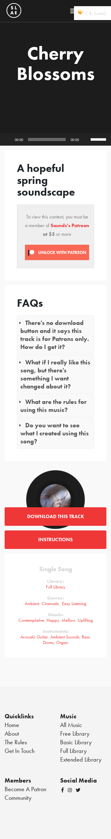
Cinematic (51, 603)
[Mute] (86, 139)
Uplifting (85, 620)
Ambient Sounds (64, 637)
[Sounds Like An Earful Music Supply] (13, 10)
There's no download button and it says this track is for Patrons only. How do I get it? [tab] (54, 335)
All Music (71, 725)
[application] (55, 139)
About (12, 733)
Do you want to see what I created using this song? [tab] (54, 433)
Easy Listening (74, 603)
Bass (86, 637)
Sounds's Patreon (70, 225)
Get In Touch (20, 751)
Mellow (68, 620)
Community (18, 798)
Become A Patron (25, 789)
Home (12, 725)
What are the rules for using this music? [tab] (53, 406)
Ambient (32, 603)
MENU (83, 10)
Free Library (74, 733)
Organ (62, 642)
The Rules (16, 742)
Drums (48, 642)
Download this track (55, 516)
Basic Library (76, 742)
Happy (53, 620)
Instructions (55, 539)
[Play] (8, 139)
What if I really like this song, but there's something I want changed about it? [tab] (55, 374)
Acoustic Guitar (34, 637)
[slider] (99, 138)
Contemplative (31, 620)
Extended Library (80, 759)
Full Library (55, 587)
